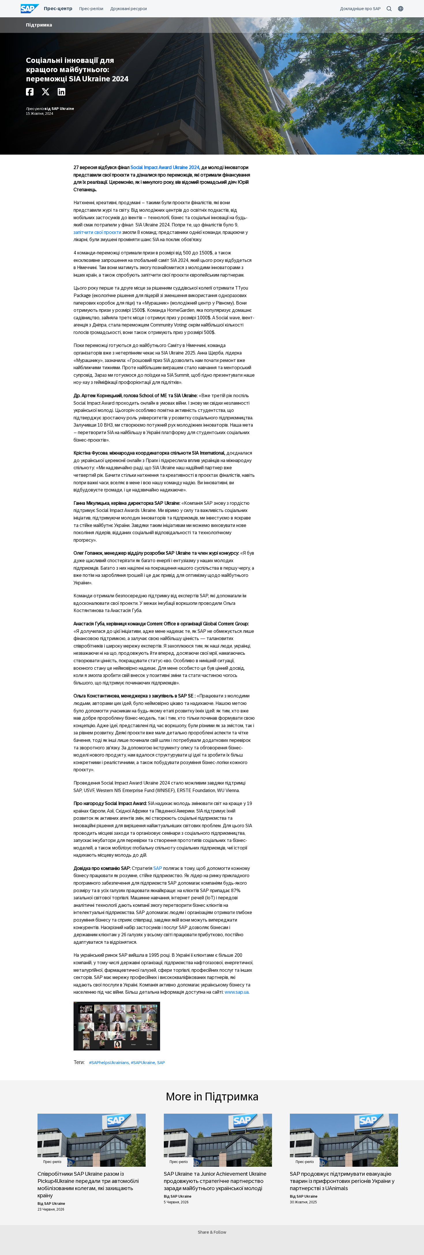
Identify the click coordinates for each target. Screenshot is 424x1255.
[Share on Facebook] (29, 93)
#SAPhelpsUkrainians (109, 1062)
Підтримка (39, 24)
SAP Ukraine (63, 109)
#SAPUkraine (143, 1062)
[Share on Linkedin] (61, 93)
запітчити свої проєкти (97, 232)
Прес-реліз (35, 109)
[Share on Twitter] (45, 93)
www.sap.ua (237, 992)
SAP (157, 868)
